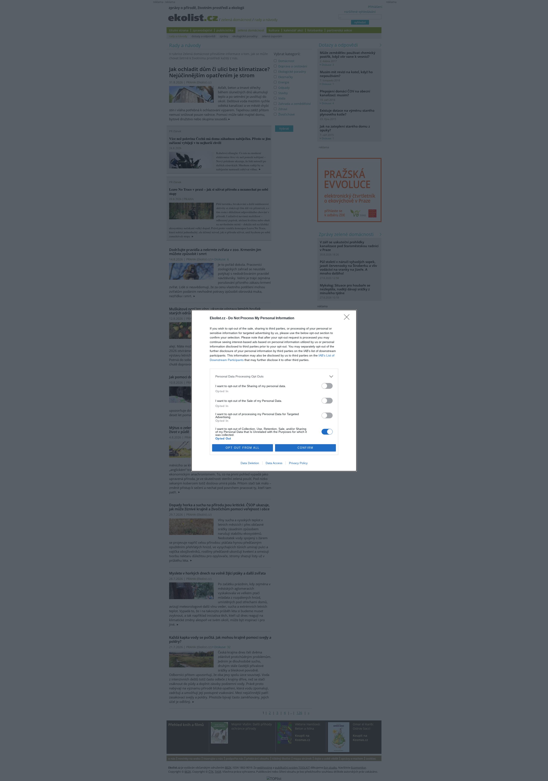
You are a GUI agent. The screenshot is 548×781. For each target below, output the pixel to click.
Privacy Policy (298, 463)
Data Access (274, 463)
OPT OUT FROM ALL (242, 447)
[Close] (348, 318)
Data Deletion (250, 463)
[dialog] (274, 390)
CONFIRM (305, 447)
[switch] (327, 386)
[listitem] (274, 376)
